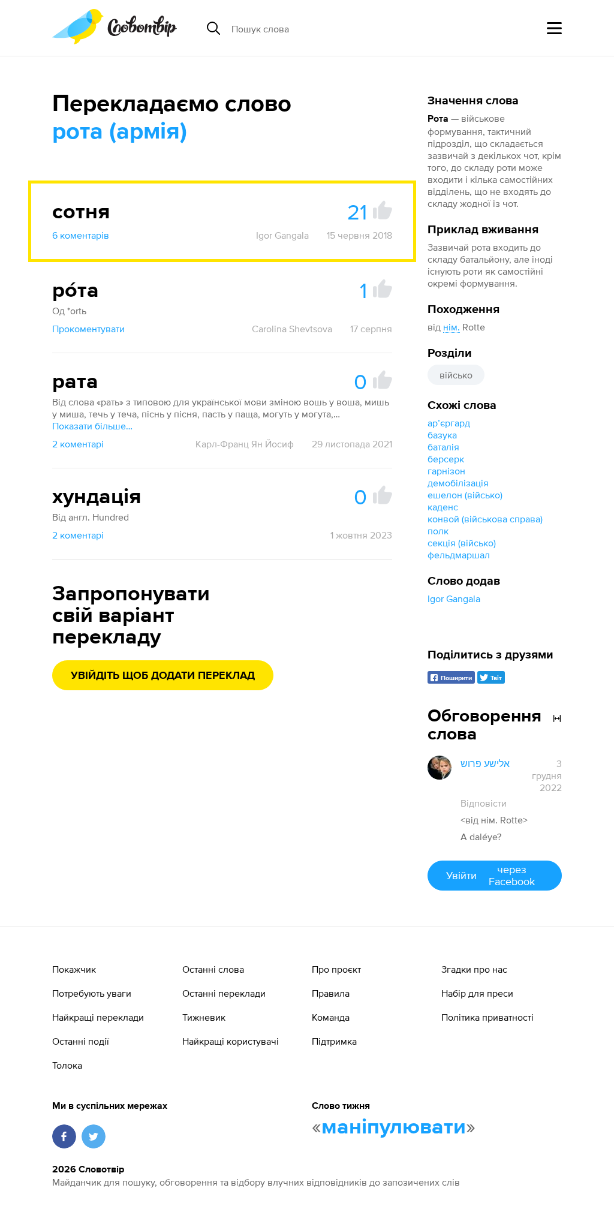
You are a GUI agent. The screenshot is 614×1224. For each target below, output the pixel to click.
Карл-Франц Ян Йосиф (244, 443)
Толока (67, 1065)
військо (456, 374)
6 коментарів (80, 235)
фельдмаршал (459, 554)
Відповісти (483, 803)
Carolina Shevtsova (292, 328)
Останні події (80, 1041)
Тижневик (203, 1017)
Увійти (490, 875)
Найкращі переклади (98, 1017)
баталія (443, 446)
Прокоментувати (88, 328)
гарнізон (446, 470)
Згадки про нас (474, 969)
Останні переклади (224, 993)
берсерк (446, 458)
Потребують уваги (91, 993)
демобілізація (458, 482)
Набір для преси (477, 993)
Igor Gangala (454, 598)
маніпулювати (393, 1127)
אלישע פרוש (485, 763)
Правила (331, 993)
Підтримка (334, 1041)
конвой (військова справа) (485, 518)
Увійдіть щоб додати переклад (163, 675)
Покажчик (74, 969)
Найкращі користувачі (230, 1041)
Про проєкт (336, 969)
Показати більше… (92, 425)
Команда (331, 1017)
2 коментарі (78, 443)
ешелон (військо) (465, 494)
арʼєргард (449, 422)
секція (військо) (462, 542)
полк (438, 530)
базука (442, 434)
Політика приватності (487, 1017)
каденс (443, 506)
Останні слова (213, 969)
